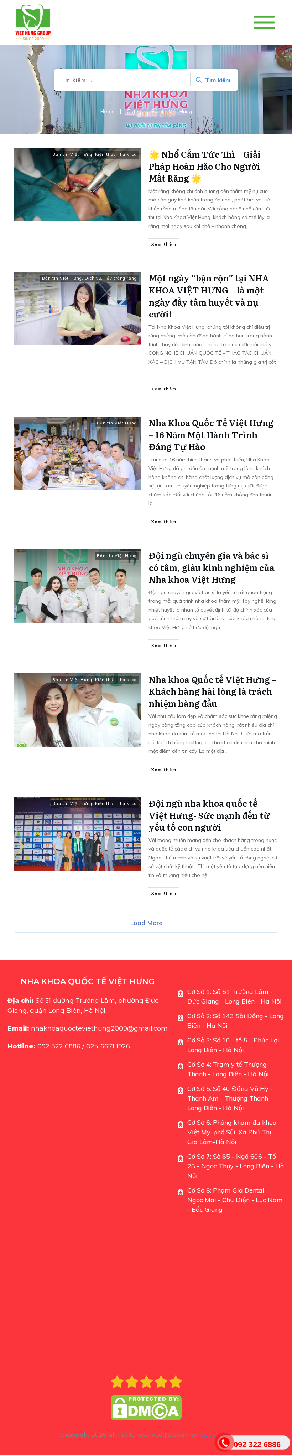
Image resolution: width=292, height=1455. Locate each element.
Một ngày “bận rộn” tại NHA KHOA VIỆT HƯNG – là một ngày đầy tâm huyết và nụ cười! (209, 295)
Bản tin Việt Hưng (72, 154)
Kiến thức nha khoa (116, 154)
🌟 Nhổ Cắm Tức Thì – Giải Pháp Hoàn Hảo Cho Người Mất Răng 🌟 (205, 166)
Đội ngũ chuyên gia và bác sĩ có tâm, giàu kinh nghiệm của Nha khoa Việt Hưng (212, 567)
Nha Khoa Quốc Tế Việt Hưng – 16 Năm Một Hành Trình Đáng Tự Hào (211, 434)
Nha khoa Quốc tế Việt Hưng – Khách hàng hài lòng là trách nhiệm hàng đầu (212, 691)
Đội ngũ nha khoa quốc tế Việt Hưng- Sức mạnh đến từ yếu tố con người (209, 815)
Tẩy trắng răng (120, 278)
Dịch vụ (93, 278)
